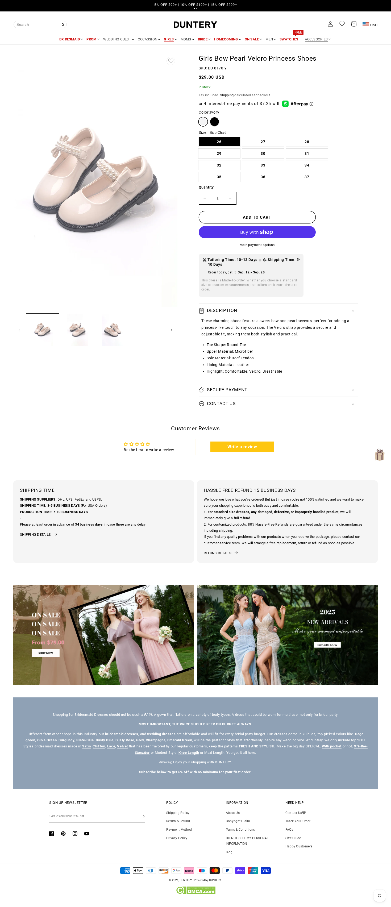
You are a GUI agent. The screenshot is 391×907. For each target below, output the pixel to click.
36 (263, 177)
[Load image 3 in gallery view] (112, 330)
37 (307, 177)
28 (307, 142)
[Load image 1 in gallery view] (42, 330)
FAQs (289, 829)
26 (219, 142)
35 (219, 177)
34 (307, 165)
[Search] (63, 24)
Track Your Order (297, 821)
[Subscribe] (143, 816)
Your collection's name (48, 634)
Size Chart (218, 133)
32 (219, 165)
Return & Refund (178, 821)
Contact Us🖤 (295, 813)
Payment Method (179, 829)
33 (263, 165)
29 (219, 153)
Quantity (206, 187)
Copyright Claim (238, 821)
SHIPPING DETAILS (35, 534)
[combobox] (40, 24)
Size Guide (293, 838)
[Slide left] (19, 329)
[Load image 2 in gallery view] (77, 330)
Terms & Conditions (240, 829)
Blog (229, 852)
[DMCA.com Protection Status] (195, 893)
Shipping (227, 95)
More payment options (257, 245)
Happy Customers (299, 846)
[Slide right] (171, 329)
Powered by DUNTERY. (208, 880)
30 (263, 153)
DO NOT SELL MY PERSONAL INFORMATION (247, 841)
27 (263, 142)
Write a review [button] (242, 446)
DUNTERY (186, 880)
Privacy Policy (176, 838)
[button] (194, 8)
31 (307, 153)
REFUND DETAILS (218, 553)
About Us (233, 813)
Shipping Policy (178, 813)
